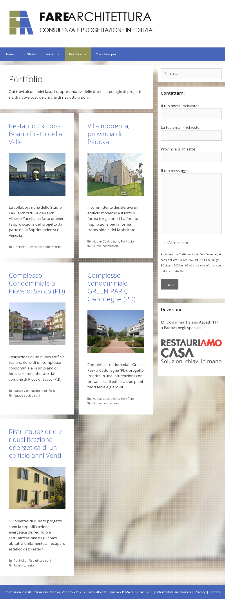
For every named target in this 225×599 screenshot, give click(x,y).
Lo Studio (30, 54)
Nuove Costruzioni (105, 241)
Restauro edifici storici (44, 247)
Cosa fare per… (107, 54)
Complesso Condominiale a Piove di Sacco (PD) (37, 283)
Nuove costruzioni (105, 246)
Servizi (50, 54)
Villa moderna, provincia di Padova (108, 133)
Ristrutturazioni (39, 560)
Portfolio (75, 54)
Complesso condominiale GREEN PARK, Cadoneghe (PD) (111, 287)
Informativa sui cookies (173, 592)
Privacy (200, 592)
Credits (214, 592)
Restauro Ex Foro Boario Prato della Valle (35, 133)
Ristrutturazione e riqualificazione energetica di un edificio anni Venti (35, 443)
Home (9, 54)
